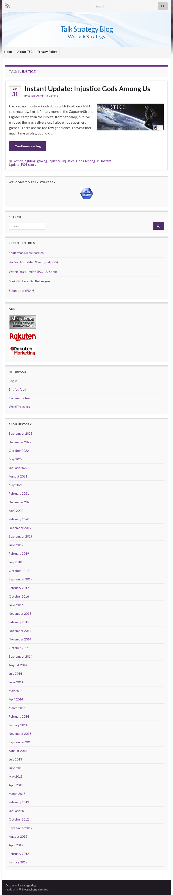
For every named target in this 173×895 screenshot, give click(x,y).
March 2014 (17, 708)
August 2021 (18, 476)
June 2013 (16, 768)
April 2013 (16, 785)
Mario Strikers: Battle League (29, 281)
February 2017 (19, 588)
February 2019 (19, 553)
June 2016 (16, 605)
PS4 (24, 165)
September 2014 (20, 656)
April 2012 (16, 845)
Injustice (54, 161)
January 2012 (18, 862)
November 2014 (20, 639)
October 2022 (19, 450)
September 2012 (20, 828)
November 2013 (20, 733)
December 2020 (20, 502)
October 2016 (19, 596)
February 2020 (19, 519)
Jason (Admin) (36, 95)
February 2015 (19, 622)
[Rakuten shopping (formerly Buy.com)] (23, 337)
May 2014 (16, 691)
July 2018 (15, 562)
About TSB (25, 51)
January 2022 (18, 468)
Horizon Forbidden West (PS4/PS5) (33, 262)
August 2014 (18, 665)
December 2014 (20, 631)
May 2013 (16, 776)
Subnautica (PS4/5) (22, 290)
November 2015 (20, 613)
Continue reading (28, 146)
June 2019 (16, 545)
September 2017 (20, 579)
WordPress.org (19, 406)
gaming (42, 161)
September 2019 (20, 536)
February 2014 (19, 716)
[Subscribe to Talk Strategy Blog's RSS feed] (7, 5)
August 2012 (18, 836)
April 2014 (16, 699)
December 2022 (20, 442)
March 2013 (17, 793)
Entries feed (17, 389)
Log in (13, 381)
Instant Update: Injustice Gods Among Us (87, 88)
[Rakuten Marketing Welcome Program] (23, 350)
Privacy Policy (47, 51)
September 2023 (20, 433)
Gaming (53, 95)
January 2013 (18, 811)
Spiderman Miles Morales (26, 253)
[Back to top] (162, 884)
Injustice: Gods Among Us (81, 161)
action (18, 161)
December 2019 (20, 528)
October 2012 (19, 819)
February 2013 (19, 802)
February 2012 (19, 854)
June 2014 (16, 682)
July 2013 (15, 759)
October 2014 (19, 648)
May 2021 (16, 485)
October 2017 (19, 571)
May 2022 (16, 459)
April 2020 (16, 510)
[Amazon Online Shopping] (23, 322)
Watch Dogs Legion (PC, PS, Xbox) (33, 272)
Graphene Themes (36, 889)
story (32, 165)
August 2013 (18, 751)
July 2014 (15, 673)
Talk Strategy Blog (86, 29)
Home (8, 51)
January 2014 (18, 725)
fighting (30, 161)
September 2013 (20, 742)
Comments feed (20, 398)
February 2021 (19, 493)
